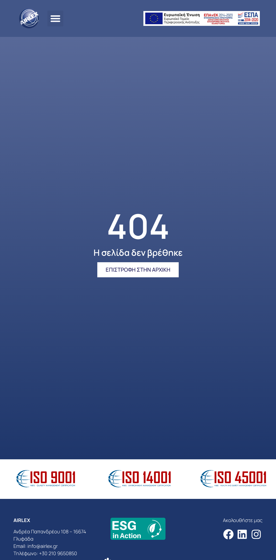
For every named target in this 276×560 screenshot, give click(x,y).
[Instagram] (256, 534)
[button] (55, 18)
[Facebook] (228, 534)
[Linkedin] (242, 534)
